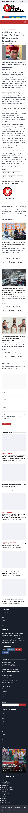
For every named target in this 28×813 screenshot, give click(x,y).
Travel (3, 625)
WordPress (5, 811)
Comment (5, 372)
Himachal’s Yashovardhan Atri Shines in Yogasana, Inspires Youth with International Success (13, 338)
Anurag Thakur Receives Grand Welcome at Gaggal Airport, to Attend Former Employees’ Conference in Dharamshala (14, 516)
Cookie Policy (5, 780)
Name (4, 392)
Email (4, 400)
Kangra (14, 29)
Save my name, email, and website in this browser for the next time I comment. (14, 416)
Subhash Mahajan (7, 603)
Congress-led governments (14, 181)
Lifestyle (4, 617)
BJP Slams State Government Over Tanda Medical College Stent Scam (14, 544)
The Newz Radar (17, 807)
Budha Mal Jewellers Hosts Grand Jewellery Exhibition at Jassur (12, 572)
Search (4, 702)
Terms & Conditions (7, 789)
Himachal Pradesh (7, 29)
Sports (3, 620)
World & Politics (5, 615)
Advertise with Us (7, 787)
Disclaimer (5, 785)
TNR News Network (7, 460)
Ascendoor (11, 809)
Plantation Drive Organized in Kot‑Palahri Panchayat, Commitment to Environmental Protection (14, 486)
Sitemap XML (5, 800)
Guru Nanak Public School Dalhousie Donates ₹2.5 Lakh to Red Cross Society (13, 600)
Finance (3, 622)
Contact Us (4, 696)
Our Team (4, 795)
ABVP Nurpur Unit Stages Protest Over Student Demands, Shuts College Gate (13, 766)
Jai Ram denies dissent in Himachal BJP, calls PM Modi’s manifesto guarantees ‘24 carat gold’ (14, 244)
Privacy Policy (6, 782)
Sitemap (3, 688)
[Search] (25, 22)
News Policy (4, 691)
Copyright (4, 791)
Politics (14, 542)
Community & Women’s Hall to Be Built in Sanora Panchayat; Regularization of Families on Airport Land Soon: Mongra (14, 456)
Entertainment (5, 612)
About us (4, 798)
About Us (4, 694)
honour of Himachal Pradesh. (10, 183)
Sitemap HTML (6, 802)
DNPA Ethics (5, 793)
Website (4, 407)
